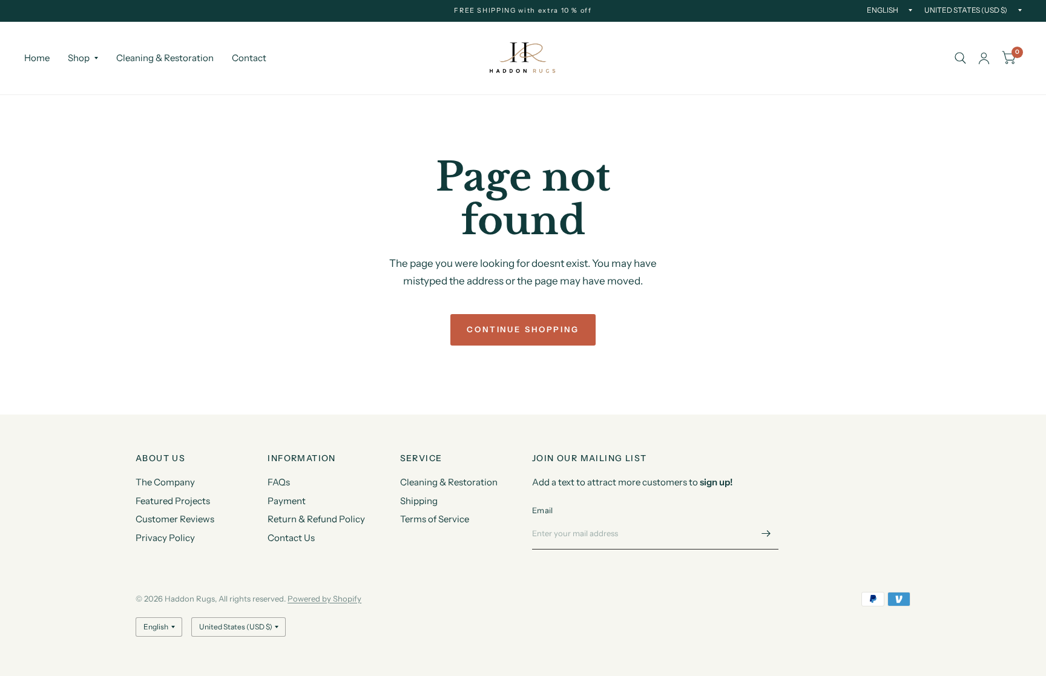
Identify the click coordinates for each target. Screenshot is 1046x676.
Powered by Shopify (324, 598)
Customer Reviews (175, 519)
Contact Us (291, 537)
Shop (79, 58)
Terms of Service (434, 519)
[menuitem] (41, 58)
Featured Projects (173, 501)
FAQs (279, 482)
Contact (249, 58)
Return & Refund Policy (316, 519)
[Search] (960, 58)
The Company (165, 482)
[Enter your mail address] (766, 534)
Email (542, 510)
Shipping (419, 501)
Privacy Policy (165, 537)
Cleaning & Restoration (165, 58)
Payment (287, 501)
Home (37, 58)
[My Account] (984, 58)
